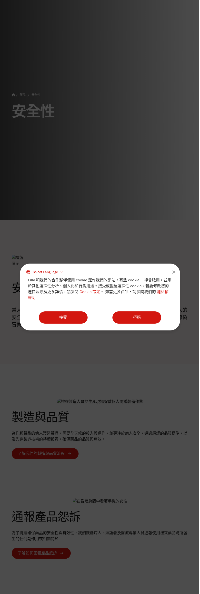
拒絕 (137, 317)
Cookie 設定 (90, 291)
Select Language (45, 272)
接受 (63, 317)
